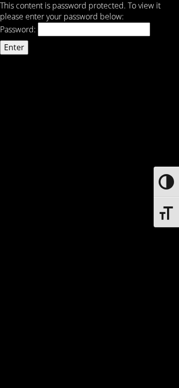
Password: (19, 29)
